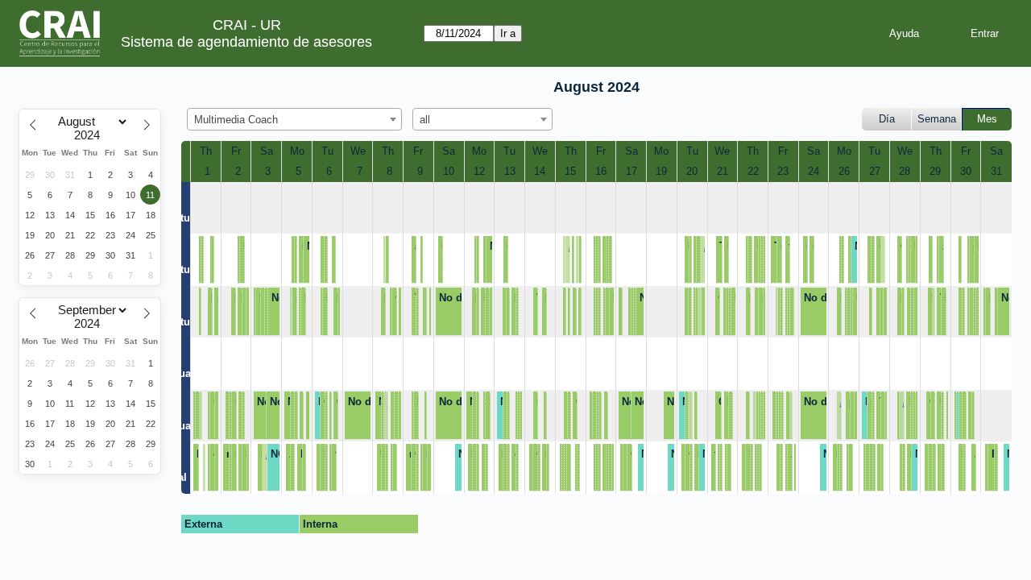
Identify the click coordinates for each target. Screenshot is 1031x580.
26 (844, 171)
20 (692, 171)
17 (631, 171)
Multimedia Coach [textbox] (236, 120)
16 (601, 171)
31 (996, 171)
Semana (936, 119)
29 (935, 171)
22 (753, 171)
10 (448, 171)
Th (206, 151)
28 (904, 171)
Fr (236, 151)
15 (570, 171)
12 (479, 171)
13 (510, 171)
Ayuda (904, 33)
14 (539, 171)
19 (661, 171)
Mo (297, 151)
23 (783, 171)
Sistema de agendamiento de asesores (246, 42)
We (358, 151)
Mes (987, 119)
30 (965, 171)
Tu (327, 151)
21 (722, 171)
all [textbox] (425, 120)
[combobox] (294, 119)
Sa (266, 151)
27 (874, 171)
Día (887, 119)
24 (813, 171)
